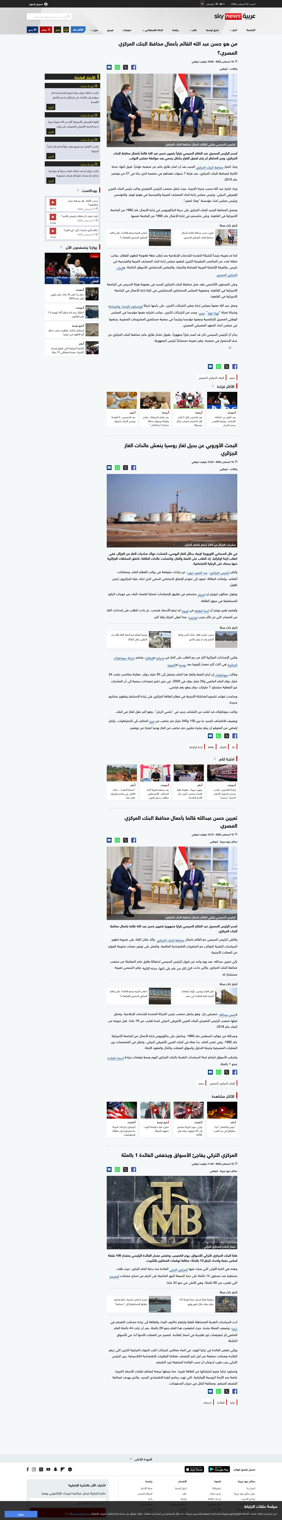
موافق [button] (21, 1514)
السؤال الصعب (144, 1493)
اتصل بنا (251, 1488)
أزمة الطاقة (202, 610)
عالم (194, 30)
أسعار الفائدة (116, 1057)
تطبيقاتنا (216, 1488)
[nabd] (70, 1469)
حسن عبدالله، (227, 1014)
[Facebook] (133, 67)
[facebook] (28, 1469)
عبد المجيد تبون (197, 572)
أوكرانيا (193, 617)
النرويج (172, 664)
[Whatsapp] (117, 67)
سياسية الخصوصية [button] (80, 1513)
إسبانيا (160, 657)
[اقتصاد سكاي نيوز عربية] (78, 29)
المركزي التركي (178, 1269)
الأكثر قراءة (225, 386)
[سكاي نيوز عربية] (234, 16)
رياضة (175, 30)
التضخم (114, 1276)
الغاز (151, 721)
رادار (150, 1498)
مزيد (95, 30)
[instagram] (34, 1469)
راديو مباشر (215, 1493)
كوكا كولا (213, 312)
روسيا (182, 664)
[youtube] (48, 1469)
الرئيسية (250, 30)
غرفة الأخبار (146, 1488)
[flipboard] (63, 1469)
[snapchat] (55, 1469)
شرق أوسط (212, 30)
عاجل (57, 30)
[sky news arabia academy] (172, 353)
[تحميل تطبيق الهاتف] (207, 1469)
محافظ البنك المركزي (209, 166)
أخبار (234, 30)
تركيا (234, 1328)
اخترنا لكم (226, 758)
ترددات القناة (214, 1498)
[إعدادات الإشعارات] (66, 29)
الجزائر (201, 594)
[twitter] (41, 1469)
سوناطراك (221, 674)
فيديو (110, 30)
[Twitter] (125, 67)
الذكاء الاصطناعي (154, 30)
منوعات (127, 30)
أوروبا (185, 610)
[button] (46, 29)
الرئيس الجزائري (219, 572)
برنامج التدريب (248, 1498)
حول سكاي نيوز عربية (244, 1493)
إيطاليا (149, 657)
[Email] (109, 67)
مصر (202, 312)
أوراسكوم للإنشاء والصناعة (126, 306)
